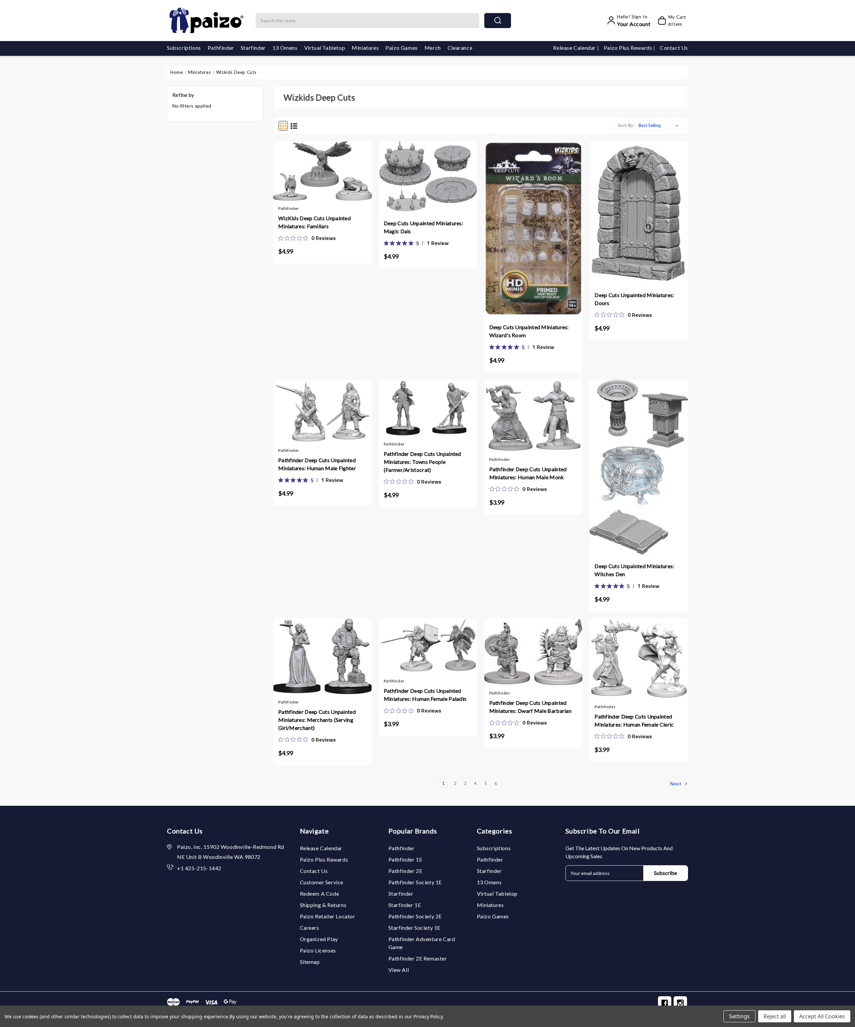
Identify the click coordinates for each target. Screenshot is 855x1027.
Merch (432, 47)
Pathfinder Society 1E (415, 882)
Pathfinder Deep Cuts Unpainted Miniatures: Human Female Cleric (634, 720)
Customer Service (322, 882)
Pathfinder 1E (405, 859)
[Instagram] (680, 1003)
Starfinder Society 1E (414, 927)
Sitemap (310, 961)
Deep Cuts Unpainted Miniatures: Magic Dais (423, 227)
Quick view (322, 178)
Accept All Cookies (822, 1016)
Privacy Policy (428, 1016)
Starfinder (253, 47)
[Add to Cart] (309, 178)
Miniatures (365, 47)
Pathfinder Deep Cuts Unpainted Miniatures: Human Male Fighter (317, 464)
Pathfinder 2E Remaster (417, 958)
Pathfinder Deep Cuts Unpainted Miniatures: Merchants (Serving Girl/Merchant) (317, 720)
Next (676, 783)
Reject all (774, 1016)
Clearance (460, 47)
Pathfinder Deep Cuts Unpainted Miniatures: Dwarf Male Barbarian (530, 706)
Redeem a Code (319, 893)
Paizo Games (401, 47)
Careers (309, 927)
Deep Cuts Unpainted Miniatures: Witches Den (634, 570)
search (497, 20)
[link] (307, 238)
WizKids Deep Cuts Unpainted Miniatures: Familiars (314, 222)
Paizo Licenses (318, 950)
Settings (739, 1016)
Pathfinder (221, 47)
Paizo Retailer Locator (327, 916)
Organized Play (319, 939)
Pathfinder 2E (405, 871)
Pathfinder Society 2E (415, 916)
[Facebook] (664, 1003)
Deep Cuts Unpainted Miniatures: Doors (634, 299)
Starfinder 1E (404, 905)
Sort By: (626, 125)
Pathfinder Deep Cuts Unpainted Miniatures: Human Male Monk (528, 473)
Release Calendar (575, 47)
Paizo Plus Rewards (628, 47)
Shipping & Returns (323, 905)
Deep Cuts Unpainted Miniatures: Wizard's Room (529, 331)
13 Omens (285, 47)
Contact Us (674, 47)
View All (398, 970)
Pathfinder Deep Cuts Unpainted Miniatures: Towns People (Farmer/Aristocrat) (422, 462)
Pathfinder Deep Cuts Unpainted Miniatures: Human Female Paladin (425, 694)
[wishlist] (336, 178)
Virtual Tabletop (324, 47)
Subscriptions (184, 47)
